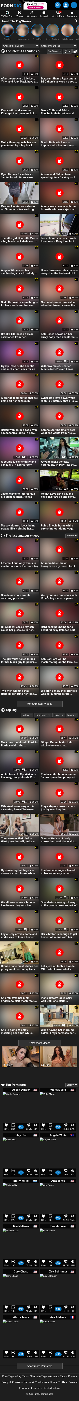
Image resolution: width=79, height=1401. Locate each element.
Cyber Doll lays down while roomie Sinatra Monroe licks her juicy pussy (59, 399)
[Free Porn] (11, 5)
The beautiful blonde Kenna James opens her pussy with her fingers (59, 776)
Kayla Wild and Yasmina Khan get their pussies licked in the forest (19, 112)
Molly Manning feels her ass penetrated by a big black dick (18, 144)
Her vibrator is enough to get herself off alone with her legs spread (59, 936)
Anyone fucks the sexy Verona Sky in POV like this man (58, 463)
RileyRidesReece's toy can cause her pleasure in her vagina (17, 628)
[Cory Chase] (10, 1283)
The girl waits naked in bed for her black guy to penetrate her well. (19, 660)
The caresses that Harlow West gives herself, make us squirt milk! (18, 840)
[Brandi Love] (47, 1237)
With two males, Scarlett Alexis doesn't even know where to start (57, 367)
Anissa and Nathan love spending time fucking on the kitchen (59, 176)
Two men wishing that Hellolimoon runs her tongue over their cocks (19, 692)
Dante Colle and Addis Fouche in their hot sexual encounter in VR (57, 112)
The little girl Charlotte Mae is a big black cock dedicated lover (19, 240)
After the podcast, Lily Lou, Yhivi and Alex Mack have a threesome (18, 80)
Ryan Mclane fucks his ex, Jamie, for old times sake (17, 176)
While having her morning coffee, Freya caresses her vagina (57, 1031)
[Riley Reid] (9, 1145)
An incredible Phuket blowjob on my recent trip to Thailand (59, 565)
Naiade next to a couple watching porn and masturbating (15, 597)
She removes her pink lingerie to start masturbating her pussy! (19, 999)
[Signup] (66, 5)
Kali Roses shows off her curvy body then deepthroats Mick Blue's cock (59, 335)
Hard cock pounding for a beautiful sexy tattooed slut (58, 628)
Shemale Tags (38, 1376)
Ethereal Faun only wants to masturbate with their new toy (19, 565)
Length (70, 715)
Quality (57, 715)
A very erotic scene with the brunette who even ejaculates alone (59, 208)
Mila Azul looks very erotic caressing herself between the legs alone (17, 808)
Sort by (70, 535)
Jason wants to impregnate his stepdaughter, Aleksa (18, 495)
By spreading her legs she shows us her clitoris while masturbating (18, 872)
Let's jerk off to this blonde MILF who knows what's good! (58, 968)
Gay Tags (22, 1376)
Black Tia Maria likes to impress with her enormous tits (58, 144)
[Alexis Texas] (11, 1329)
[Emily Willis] (10, 1191)
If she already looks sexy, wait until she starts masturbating (57, 999)
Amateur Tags (57, 1376)
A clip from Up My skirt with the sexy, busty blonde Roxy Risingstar (18, 776)
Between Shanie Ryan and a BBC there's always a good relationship (58, 80)
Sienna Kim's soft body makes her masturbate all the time (59, 840)
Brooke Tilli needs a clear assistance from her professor (17, 335)
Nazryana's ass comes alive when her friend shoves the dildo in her (58, 304)
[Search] (58, 5)
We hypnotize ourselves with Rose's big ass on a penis (59, 597)
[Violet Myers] (47, 1101)
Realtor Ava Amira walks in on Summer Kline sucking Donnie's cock (18, 208)
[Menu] (74, 5)
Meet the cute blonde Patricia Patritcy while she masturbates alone (19, 744)
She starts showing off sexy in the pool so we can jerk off (59, 904)
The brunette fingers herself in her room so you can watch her (58, 872)
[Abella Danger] (11, 1102)
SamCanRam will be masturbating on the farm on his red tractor (59, 660)
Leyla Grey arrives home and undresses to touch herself (19, 936)
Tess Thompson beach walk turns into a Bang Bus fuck (58, 240)
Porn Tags (8, 1376)
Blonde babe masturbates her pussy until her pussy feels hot (19, 968)
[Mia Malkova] (10, 1237)
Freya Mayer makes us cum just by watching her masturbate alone (58, 808)
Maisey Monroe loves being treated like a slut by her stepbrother (18, 527)
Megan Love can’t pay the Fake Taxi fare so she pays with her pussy (57, 495)
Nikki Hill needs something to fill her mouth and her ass (19, 304)
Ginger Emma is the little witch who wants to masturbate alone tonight (56, 744)
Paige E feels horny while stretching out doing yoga (57, 527)
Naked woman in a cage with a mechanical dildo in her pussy (19, 431)
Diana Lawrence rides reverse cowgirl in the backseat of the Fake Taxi (59, 272)
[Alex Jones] (47, 1191)
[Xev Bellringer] (48, 1284)
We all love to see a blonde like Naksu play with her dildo (18, 904)
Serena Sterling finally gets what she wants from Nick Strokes (58, 431)
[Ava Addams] (48, 1329)
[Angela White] (48, 1147)
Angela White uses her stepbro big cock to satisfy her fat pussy (17, 272)
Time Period (41, 715)
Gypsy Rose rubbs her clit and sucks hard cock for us (18, 367)
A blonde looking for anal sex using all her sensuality (19, 399)
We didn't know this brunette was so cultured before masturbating (59, 692)
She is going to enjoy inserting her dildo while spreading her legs (16, 1031)
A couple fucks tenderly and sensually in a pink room (18, 463)
